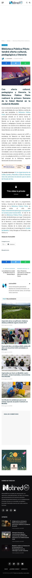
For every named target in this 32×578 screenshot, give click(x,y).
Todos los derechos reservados (21, 573)
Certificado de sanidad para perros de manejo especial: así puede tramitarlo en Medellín (15, 401)
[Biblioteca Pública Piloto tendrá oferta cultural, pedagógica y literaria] (16, 76)
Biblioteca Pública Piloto (19, 206)
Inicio (6, 569)
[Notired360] (16, 2)
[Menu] (3, 2)
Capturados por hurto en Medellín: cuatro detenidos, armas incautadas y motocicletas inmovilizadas (16, 374)
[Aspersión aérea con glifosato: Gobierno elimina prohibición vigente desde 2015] (16, 311)
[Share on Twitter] (6, 63)
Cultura (4, 45)
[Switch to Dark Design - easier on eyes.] (27, 2)
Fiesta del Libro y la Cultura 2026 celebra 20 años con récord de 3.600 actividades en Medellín (16, 348)
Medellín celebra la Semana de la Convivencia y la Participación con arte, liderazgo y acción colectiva (21, 548)
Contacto (24, 569)
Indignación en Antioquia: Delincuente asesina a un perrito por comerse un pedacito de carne (21, 524)
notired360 (9, 58)
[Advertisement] (16, 23)
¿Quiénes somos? (14, 569)
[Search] (29, 2)
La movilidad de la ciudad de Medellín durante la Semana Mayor (8, 272)
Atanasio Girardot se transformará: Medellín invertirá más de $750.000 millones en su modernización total (20, 536)
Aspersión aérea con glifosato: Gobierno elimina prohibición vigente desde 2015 (15, 322)
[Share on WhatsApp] (25, 63)
